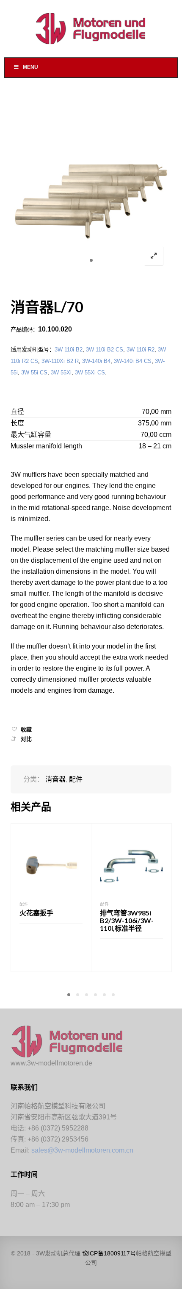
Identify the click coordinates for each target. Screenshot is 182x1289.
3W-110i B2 (69, 349)
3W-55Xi (61, 372)
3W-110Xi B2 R (60, 361)
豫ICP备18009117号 (109, 1253)
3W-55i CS (34, 372)
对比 (26, 739)
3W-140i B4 (96, 361)
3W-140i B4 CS (133, 361)
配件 (76, 779)
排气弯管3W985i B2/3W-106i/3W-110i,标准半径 (127, 920)
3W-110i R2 (140, 349)
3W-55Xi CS (90, 372)
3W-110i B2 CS (104, 349)
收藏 (26, 729)
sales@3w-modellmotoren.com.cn (82, 1150)
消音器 (55, 779)
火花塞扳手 (36, 913)
